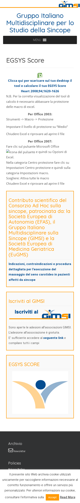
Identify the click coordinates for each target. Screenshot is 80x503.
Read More (67, 497)
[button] (37, 40)
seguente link (53, 338)
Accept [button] (52, 497)
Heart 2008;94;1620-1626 (40, 91)
